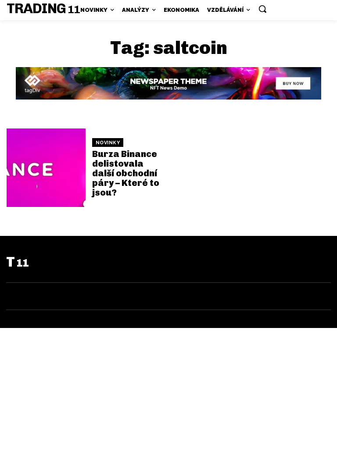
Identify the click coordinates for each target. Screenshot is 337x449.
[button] (262, 8)
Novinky (108, 143)
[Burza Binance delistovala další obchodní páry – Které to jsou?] (46, 167)
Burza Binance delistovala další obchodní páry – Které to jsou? (125, 173)
